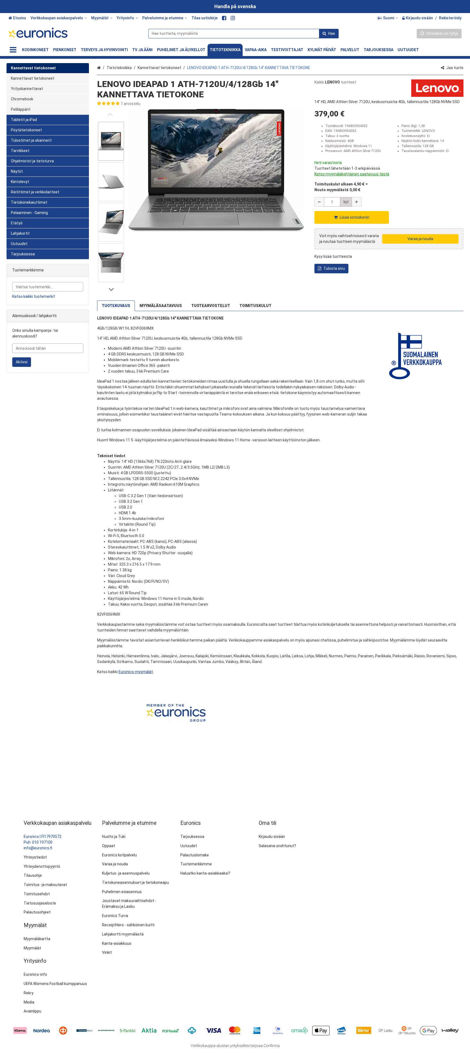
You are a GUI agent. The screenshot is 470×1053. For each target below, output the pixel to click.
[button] (200, 104)
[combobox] (243, 33)
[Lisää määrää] (356, 202)
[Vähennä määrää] (319, 202)
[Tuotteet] (13, 50)
